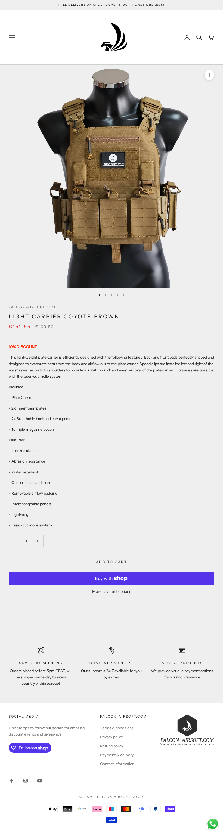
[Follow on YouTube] (39, 780)
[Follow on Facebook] (11, 780)
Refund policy (111, 745)
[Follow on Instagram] (25, 780)
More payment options (111, 591)
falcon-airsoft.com (32, 307)
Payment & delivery (117, 754)
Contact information (117, 763)
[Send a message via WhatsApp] (212, 823)
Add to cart (111, 562)
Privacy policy (111, 736)
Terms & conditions (117, 728)
